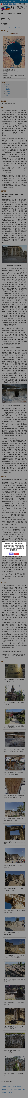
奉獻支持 (11, 553)
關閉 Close (16, 553)
